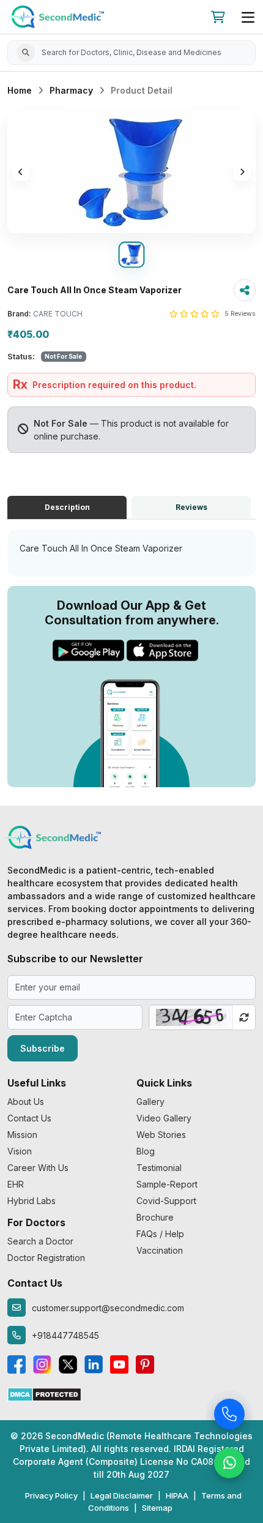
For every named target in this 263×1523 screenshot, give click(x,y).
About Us (25, 1101)
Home (19, 90)
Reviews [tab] (191, 507)
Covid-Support (166, 1201)
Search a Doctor (40, 1241)
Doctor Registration (46, 1257)
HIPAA (177, 1495)
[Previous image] (20, 172)
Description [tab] (67, 507)
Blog (145, 1151)
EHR (15, 1184)
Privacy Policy (51, 1495)
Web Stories (161, 1134)
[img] (131, 172)
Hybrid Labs (31, 1201)
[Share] (245, 290)
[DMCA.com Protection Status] (44, 1393)
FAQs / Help (160, 1234)
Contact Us (29, 1118)
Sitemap (157, 1508)
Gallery (150, 1101)
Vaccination (159, 1250)
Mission (22, 1134)
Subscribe (42, 1048)
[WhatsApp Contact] (229, 1464)
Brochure (155, 1217)
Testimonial (159, 1167)
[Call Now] (229, 1415)
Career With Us (38, 1167)
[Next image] (242, 172)
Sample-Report (167, 1184)
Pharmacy (71, 90)
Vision (19, 1151)
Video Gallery (163, 1118)
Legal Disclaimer (122, 1495)
